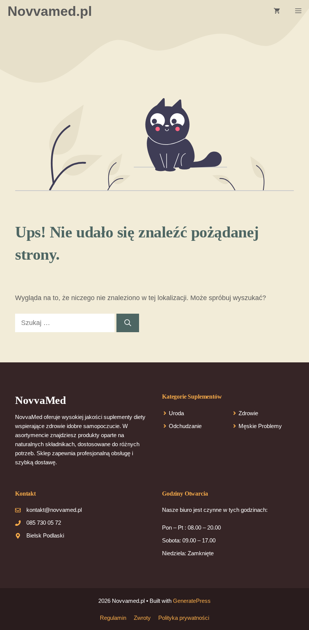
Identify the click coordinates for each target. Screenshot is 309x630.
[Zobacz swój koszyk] (277, 11)
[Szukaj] (127, 323)
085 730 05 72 (43, 522)
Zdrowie (248, 413)
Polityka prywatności (183, 618)
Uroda (176, 413)
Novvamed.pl (50, 11)
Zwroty (142, 618)
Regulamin (113, 618)
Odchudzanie (185, 426)
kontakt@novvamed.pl (54, 510)
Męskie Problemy (260, 426)
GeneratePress (192, 601)
